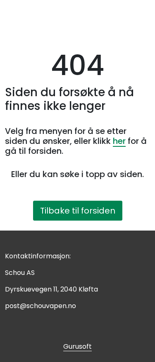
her (119, 141)
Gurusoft (77, 346)
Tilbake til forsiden (77, 210)
